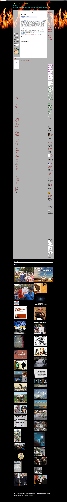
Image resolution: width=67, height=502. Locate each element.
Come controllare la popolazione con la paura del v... (17, 144)
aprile (16, 187)
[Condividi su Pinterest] (41, 34)
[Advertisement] (16, 20)
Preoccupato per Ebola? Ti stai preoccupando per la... (17, 135)
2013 (15, 191)
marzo (16, 188)
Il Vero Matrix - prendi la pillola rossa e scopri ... (17, 146)
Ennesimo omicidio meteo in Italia (17, 178)
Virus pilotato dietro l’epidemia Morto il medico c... (17, 142)
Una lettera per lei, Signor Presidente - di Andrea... (17, 155)
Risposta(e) (45, 20)
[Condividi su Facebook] (40, 34)
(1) (21, 31)
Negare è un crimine (16, 123)
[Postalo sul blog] (39, 34)
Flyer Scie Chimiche (16, 174)
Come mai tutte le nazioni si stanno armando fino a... (17, 172)
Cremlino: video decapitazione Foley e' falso (17, 125)
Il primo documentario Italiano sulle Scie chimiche (17, 119)
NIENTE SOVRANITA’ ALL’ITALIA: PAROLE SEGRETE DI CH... (17, 169)
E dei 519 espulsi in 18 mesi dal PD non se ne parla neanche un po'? (50, 143)
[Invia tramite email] (38, 34)
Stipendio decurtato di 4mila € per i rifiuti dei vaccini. (50, 149)
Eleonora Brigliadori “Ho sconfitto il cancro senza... (17, 107)
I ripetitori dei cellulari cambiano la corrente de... (17, 127)
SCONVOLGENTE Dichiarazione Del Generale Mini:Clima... (17, 180)
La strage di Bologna (16, 164)
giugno (16, 185)
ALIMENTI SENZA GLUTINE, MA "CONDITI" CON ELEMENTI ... (17, 121)
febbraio (16, 189)
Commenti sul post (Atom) (26, 60)
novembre (16, 94)
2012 (15, 192)
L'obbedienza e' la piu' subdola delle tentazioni (26, 3)
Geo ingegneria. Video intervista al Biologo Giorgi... (17, 157)
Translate (16, 58)
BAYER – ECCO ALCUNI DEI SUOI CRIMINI (17, 133)
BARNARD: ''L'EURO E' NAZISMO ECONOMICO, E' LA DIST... (17, 160)
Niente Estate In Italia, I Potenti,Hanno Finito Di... (17, 183)
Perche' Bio (16, 114)
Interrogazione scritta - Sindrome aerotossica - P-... (17, 104)
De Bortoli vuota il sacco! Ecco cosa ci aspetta (17, 166)
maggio (16, 186)
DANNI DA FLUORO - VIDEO (16, 163)
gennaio (16, 190)
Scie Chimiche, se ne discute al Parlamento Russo (17, 152)
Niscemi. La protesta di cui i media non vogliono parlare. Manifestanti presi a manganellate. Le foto (50, 204)
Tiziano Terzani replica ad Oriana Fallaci (17, 113)
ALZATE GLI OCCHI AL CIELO (16, 176)
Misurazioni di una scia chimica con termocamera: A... (17, 116)
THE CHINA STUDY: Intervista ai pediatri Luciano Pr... (17, 101)
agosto (16, 96)
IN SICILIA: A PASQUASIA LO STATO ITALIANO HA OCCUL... (17, 130)
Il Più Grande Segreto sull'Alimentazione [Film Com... (17, 98)
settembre (16, 95)
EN (28, 32)
